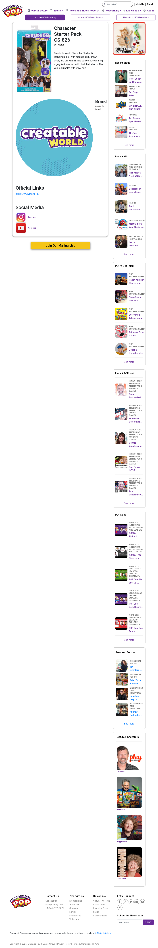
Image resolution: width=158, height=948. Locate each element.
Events (57, 10)
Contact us (51, 901)
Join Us (140, 4)
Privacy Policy (64, 944)
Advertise (74, 904)
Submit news (100, 915)
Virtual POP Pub (101, 901)
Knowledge (132, 10)
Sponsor (73, 908)
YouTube (32, 228)
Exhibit (73, 912)
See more (129, 145)
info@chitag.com (55, 904)
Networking (112, 10)
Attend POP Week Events (90, 17)
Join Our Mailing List (60, 245)
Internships (75, 915)
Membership (76, 901)
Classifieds (99, 904)
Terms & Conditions (82, 944)
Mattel (61, 44)
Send (148, 922)
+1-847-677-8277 (55, 908)
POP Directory (39, 10)
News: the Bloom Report (83, 10)
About (150, 10)
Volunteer (74, 919)
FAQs (96, 944)
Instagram (32, 217)
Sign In (150, 4)
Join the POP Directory (45, 17)
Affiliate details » (103, 933)
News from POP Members (136, 17)
